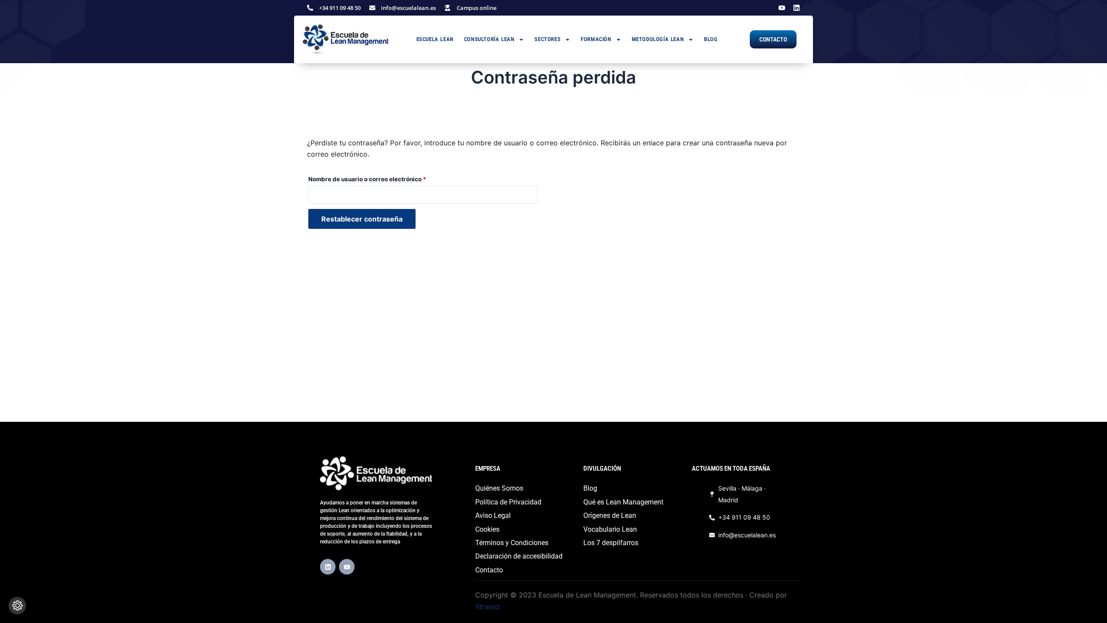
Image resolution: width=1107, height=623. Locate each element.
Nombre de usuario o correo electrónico (383, 178)
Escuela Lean (435, 39)
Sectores (547, 39)
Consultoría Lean (489, 39)
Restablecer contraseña (362, 219)
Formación (596, 39)
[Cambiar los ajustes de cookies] (17, 605)
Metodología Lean (658, 39)
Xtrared (487, 606)
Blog (710, 39)
